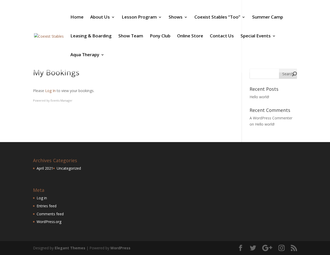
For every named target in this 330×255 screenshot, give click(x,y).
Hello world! (259, 96)
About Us (100, 17)
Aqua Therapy (84, 55)
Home (77, 17)
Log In (50, 90)
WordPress (120, 247)
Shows (176, 17)
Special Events (256, 36)
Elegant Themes (70, 247)
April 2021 (45, 168)
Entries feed (46, 205)
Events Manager (61, 100)
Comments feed (50, 213)
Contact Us (222, 36)
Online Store (190, 36)
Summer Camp (267, 17)
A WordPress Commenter (271, 118)
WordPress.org (49, 221)
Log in (42, 197)
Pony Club (160, 36)
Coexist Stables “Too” (217, 17)
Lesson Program (139, 17)
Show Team (130, 36)
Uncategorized (69, 168)
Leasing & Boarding (91, 36)
